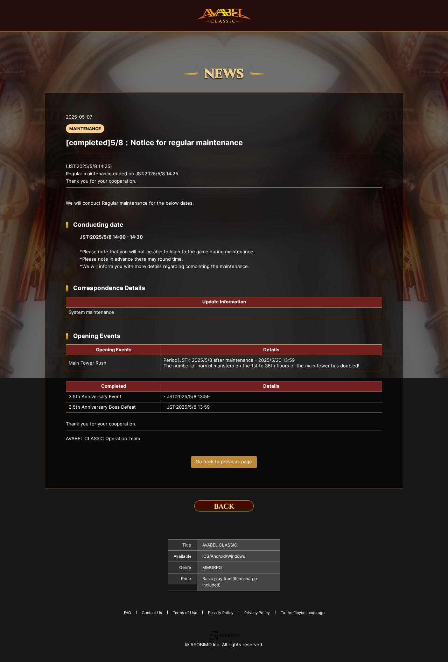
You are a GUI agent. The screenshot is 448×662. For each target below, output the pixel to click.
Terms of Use (185, 612)
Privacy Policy (257, 612)
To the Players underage (302, 612)
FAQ (127, 612)
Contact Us (152, 612)
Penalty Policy (220, 612)
